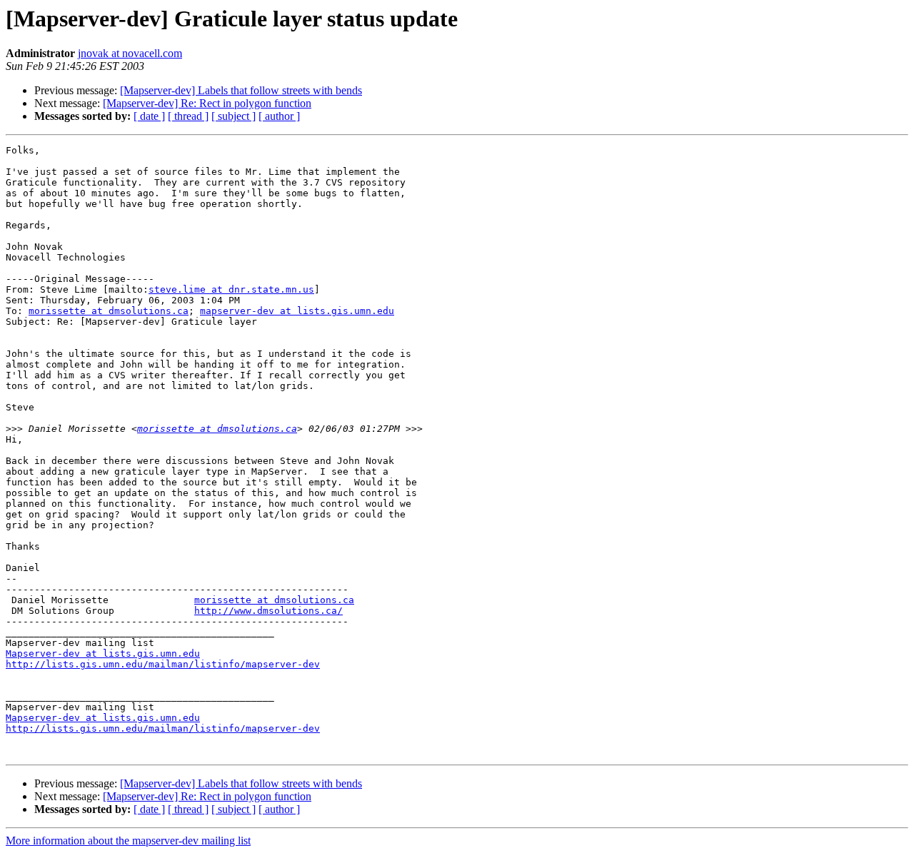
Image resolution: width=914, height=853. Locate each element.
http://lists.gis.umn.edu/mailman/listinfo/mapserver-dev (163, 664)
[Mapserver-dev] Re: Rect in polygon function (207, 103)
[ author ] (279, 116)
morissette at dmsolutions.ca (109, 311)
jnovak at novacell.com (130, 53)
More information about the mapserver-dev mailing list (128, 840)
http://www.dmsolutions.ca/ (268, 610)
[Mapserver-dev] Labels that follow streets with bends (241, 90)
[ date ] (149, 116)
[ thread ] (188, 116)
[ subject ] (233, 116)
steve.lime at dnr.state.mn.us (231, 289)
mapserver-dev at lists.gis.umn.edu (297, 311)
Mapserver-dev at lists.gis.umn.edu (103, 653)
